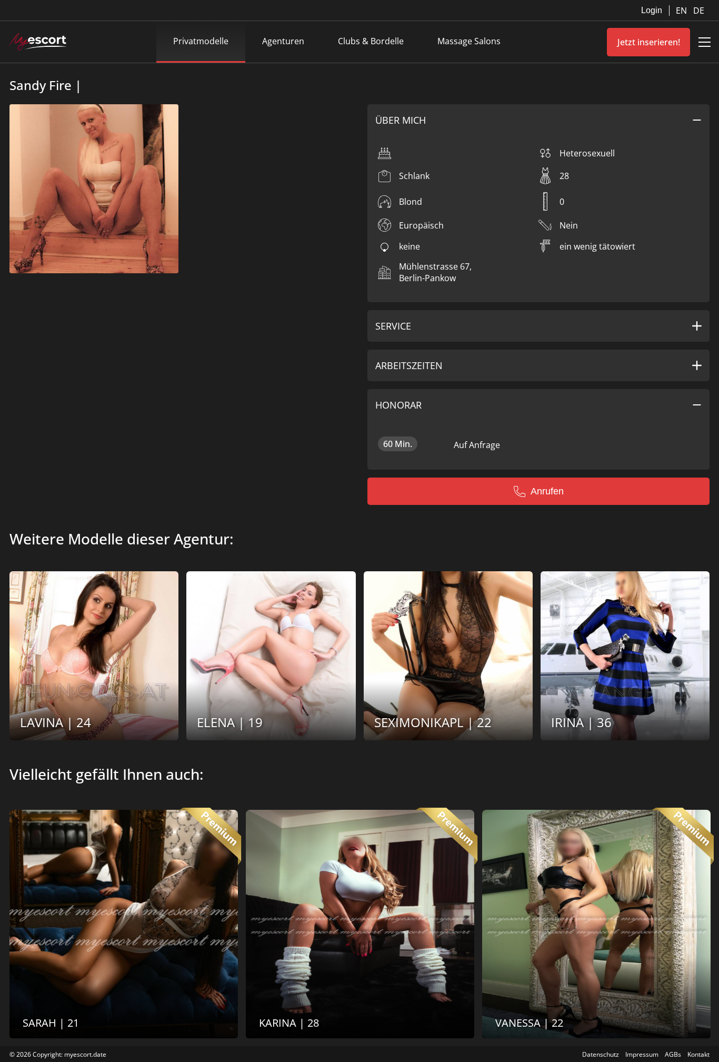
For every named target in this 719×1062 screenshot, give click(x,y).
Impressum (641, 1054)
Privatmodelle (200, 41)
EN (682, 10)
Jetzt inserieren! (648, 42)
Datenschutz (600, 1054)
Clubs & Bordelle (371, 41)
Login (651, 10)
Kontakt (698, 1054)
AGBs (673, 1054)
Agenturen (283, 41)
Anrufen (547, 491)
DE (698, 10)
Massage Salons (469, 41)
